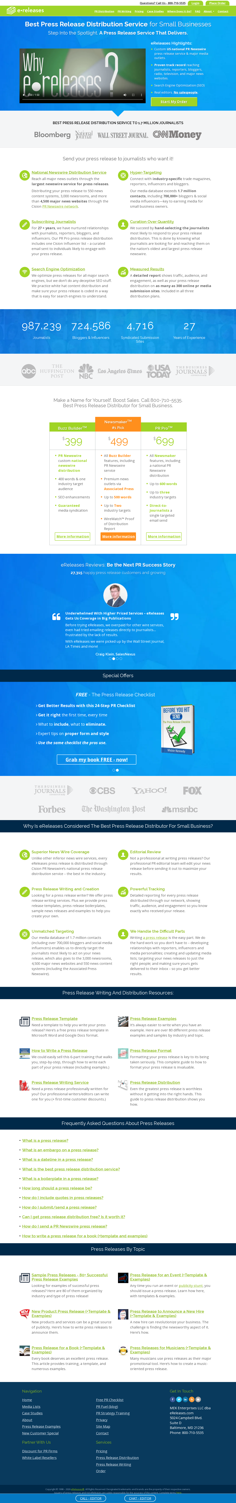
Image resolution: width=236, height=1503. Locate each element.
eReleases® (77, 1489)
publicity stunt (191, 1285)
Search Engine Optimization (58, 269)
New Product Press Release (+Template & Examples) (71, 1313)
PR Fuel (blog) (107, 1406)
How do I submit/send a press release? (59, 1207)
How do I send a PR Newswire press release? (64, 1226)
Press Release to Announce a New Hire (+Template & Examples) (167, 1313)
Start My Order (174, 101)
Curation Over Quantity (152, 221)
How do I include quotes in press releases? (62, 1197)
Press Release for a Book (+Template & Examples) (68, 1349)
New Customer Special (40, 1433)
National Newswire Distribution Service (69, 172)
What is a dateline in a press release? (57, 1159)
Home (27, 1400)
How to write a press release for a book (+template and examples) (85, 1236)
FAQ (197, 11)
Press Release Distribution (155, 1082)
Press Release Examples (153, 1018)
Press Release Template (55, 1018)
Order (101, 1471)
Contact (223, 11)
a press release (155, 937)
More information (72, 536)
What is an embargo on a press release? (60, 1150)
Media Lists (31, 1406)
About (208, 11)
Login (195, 3)
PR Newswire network (60, 206)
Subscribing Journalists (54, 221)
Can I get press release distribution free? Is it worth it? (73, 1216)
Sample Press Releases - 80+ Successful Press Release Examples (70, 1277)
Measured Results (147, 269)
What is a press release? (45, 1140)
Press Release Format (151, 1050)
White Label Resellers (39, 1457)
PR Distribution (104, 11)
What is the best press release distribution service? (71, 1169)
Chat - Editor (140, 1498)
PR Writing (124, 11)
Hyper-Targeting (146, 172)
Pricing (139, 11)
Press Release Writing (113, 1464)
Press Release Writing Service (60, 1082)
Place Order (217, 3)
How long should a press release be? (57, 1188)
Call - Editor (90, 1498)
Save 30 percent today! (115, 759)
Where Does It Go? (179, 11)
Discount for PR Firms (40, 1451)
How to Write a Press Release (59, 1050)
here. (179, 1492)
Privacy (101, 1420)
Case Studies (155, 11)
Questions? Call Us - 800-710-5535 (163, 3)
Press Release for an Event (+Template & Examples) (168, 1277)
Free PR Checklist (110, 1400)
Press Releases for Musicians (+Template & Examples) (170, 1349)
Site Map (103, 1426)
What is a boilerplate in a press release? (60, 1178)
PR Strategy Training (113, 1413)
